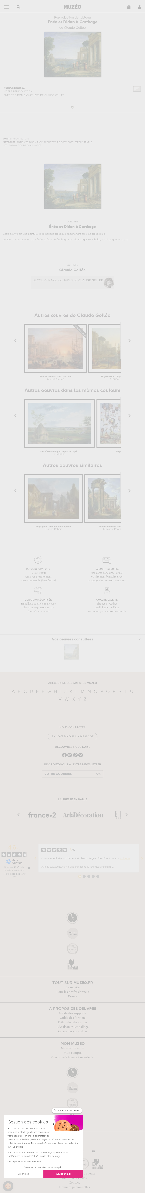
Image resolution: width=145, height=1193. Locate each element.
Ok (98, 773)
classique (60, 234)
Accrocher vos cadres (72, 1031)
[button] (8, 1186)
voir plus (125, 858)
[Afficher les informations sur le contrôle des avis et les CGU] (29, 867)
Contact (74, 1182)
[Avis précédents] (35, 858)
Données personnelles (74, 1187)
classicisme (98, 234)
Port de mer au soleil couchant (56, 377)
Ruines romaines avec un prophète (117, 528)
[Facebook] (64, 757)
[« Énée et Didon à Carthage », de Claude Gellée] (71, 652)
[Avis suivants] (142, 858)
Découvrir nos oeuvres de (68, 280)
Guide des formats (73, 1017)
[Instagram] (69, 757)
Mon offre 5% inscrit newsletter (72, 1057)
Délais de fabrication (72, 1022)
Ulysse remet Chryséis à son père (118, 377)
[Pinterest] (75, 757)
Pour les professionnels (72, 991)
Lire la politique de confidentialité (24, 1162)
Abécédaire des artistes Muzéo (72, 683)
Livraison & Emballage (73, 1026)
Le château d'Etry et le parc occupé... (59, 453)
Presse (72, 996)
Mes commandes (72, 1048)
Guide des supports (72, 1013)
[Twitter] (80, 757)
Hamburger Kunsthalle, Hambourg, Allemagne (101, 239)
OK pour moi (63, 1174)
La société (72, 987)
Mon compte (73, 1052)
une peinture (30, 234)
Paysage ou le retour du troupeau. (53, 528)
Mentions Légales (74, 1178)
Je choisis (23, 1174)
